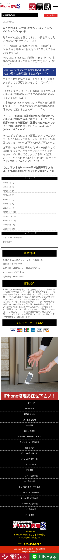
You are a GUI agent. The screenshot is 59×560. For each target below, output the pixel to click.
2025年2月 (7, 204)
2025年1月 (7, 208)
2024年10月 (7, 220)
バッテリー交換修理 (30, 476)
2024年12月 (7, 212)
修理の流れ (29, 408)
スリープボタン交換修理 (29, 492)
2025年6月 (7, 191)
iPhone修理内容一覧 (29, 453)
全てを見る (50, 15)
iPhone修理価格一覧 (29, 459)
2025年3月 (7, 199)
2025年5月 (7, 195)
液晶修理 (29, 470)
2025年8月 (7, 183)
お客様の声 (7, 242)
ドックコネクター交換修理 (29, 487)
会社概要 (29, 425)
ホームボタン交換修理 (29, 498)
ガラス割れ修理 (29, 464)
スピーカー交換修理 (30, 504)
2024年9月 (7, 225)
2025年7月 (7, 187)
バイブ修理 (29, 515)
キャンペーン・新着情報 (13, 238)
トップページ (29, 403)
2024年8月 (7, 229)
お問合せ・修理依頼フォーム (29, 436)
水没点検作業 (29, 481)
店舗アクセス (29, 414)
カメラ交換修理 (29, 509)
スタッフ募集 (29, 431)
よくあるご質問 (29, 420)
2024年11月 (7, 216)
